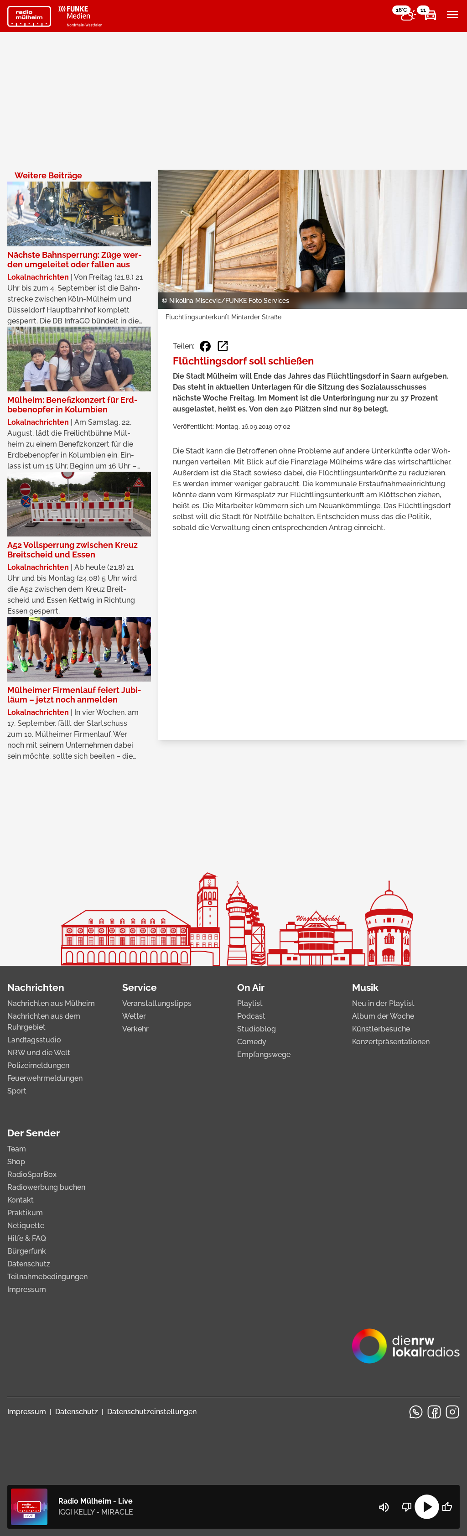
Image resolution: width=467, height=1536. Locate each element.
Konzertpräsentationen (391, 1041)
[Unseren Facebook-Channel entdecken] (434, 1412)
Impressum (26, 1289)
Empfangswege (264, 1054)
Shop (16, 1161)
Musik (365, 987)
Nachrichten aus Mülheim (51, 1003)
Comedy (251, 1041)
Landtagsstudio (34, 1040)
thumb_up (446, 1506)
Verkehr (135, 1029)
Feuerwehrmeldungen (45, 1078)
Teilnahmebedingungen (47, 1276)
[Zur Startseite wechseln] (29, 16)
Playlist (250, 1003)
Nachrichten (35, 987)
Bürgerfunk (26, 1251)
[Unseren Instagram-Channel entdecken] (452, 1412)
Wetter (134, 1016)
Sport (16, 1091)
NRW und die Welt (38, 1052)
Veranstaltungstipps (157, 1003)
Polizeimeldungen (38, 1065)
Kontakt (20, 1200)
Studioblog (256, 1029)
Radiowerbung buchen (46, 1187)
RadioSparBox (32, 1174)
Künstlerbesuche (381, 1029)
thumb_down (406, 1506)
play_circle (426, 1506)
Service (139, 987)
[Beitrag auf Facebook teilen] (205, 346)
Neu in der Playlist (383, 1003)
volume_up (384, 1507)
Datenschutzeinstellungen (152, 1411)
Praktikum (25, 1212)
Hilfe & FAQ (26, 1238)
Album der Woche (383, 1016)
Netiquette (25, 1225)
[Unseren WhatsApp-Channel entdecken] (416, 1412)
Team (16, 1149)
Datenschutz (28, 1264)
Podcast (251, 1016)
